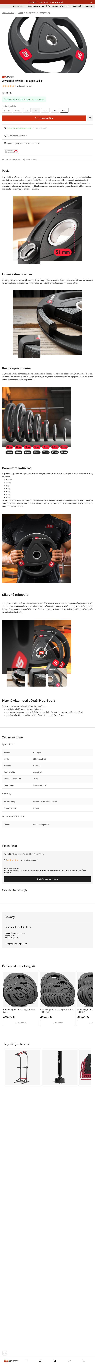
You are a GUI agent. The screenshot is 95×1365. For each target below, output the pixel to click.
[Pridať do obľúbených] (90, 118)
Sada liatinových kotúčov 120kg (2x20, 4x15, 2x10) (19, 1011)
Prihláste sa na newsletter (34, 99)
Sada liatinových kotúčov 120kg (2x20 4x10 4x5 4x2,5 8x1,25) (57, 1011)
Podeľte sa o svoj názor (47, 879)
